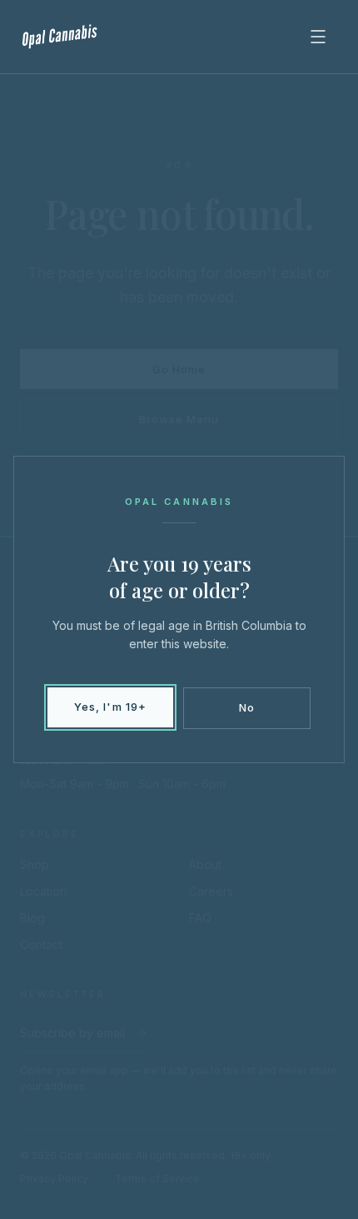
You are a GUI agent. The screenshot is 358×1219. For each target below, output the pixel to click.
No (247, 707)
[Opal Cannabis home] (60, 37)
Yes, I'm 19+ (110, 706)
